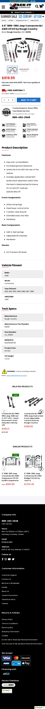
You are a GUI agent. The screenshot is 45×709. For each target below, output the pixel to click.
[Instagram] (5, 559)
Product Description (15, 147)
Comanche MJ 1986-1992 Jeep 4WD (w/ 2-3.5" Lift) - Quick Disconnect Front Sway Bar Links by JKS (11, 419)
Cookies (5, 635)
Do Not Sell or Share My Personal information (20, 640)
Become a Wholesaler (10, 583)
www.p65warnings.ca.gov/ (17, 375)
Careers (5, 603)
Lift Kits (11, 20)
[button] (13, 70)
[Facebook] (2, 559)
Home (4, 20)
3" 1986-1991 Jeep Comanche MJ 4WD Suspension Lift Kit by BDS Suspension (10, 477)
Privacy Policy (7, 619)
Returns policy (7, 627)
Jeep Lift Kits (34, 20)
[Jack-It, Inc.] (20, 6)
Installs (4, 587)
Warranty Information (10, 631)
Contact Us (6, 579)
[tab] (16, 147)
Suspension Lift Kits (22, 20)
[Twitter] (13, 559)
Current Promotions (10, 595)
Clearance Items (8, 599)
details (32, 1)
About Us (5, 591)
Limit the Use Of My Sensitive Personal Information (22, 644)
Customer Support (9, 575)
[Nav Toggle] (3, 7)
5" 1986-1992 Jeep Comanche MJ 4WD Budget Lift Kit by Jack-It (33, 477)
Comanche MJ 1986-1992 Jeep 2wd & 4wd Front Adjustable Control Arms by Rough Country (33, 418)
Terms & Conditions (10, 623)
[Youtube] (9, 559)
